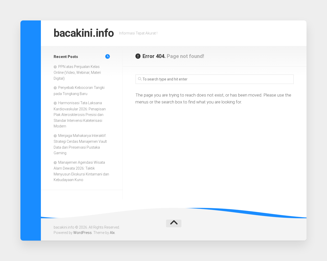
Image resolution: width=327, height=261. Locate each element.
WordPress (82, 233)
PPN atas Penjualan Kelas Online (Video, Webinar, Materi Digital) (77, 72)
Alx (112, 233)
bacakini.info (84, 33)
